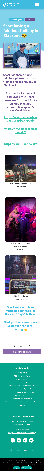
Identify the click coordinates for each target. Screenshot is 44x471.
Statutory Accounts (22, 395)
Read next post (21, 346)
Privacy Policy (22, 373)
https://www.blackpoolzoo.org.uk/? (20, 130)
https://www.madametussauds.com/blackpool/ (20, 119)
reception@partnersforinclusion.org (22, 433)
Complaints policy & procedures (22, 389)
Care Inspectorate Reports (22, 379)
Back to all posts (23, 351)
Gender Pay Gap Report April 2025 (22, 392)
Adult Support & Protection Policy (22, 386)
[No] (41, 465)
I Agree (16, 468)
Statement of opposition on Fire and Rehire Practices (22, 403)
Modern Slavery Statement (22, 398)
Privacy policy (26, 468)
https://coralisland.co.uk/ (20, 144)
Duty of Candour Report (22, 382)
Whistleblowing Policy (22, 376)
